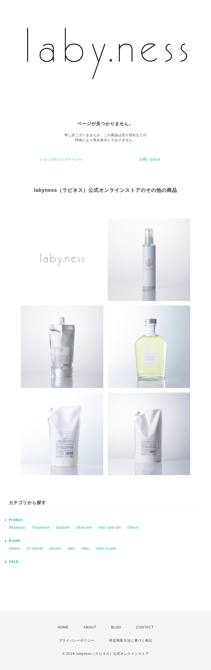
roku (85, 548)
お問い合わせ (150, 159)
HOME (63, 627)
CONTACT (145, 627)
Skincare (84, 527)
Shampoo (17, 527)
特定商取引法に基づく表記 (130, 640)
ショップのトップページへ (61, 159)
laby (71, 548)
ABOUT (90, 627)
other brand (106, 548)
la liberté (35, 548)
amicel (55, 548)
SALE (14, 562)
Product (16, 520)
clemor (15, 548)
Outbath (63, 527)
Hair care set (109, 527)
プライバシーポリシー (77, 640)
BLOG (116, 627)
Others (133, 527)
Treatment (40, 527)
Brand (14, 541)
